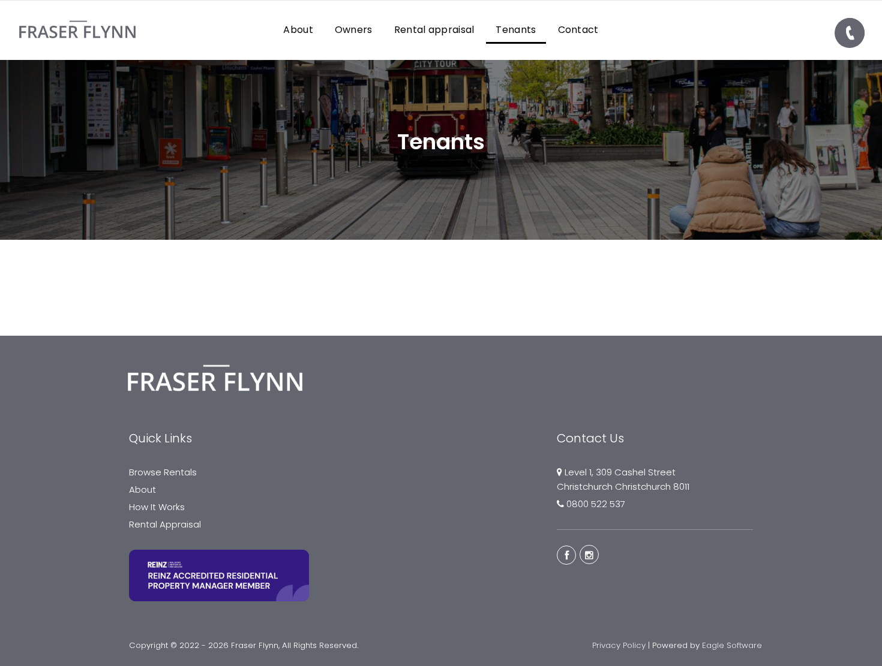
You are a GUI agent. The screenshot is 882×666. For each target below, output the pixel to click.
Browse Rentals (163, 472)
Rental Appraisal (165, 524)
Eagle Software (732, 645)
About (142, 489)
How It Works (157, 507)
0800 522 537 (595, 504)
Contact (578, 30)
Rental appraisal (434, 30)
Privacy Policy (619, 645)
